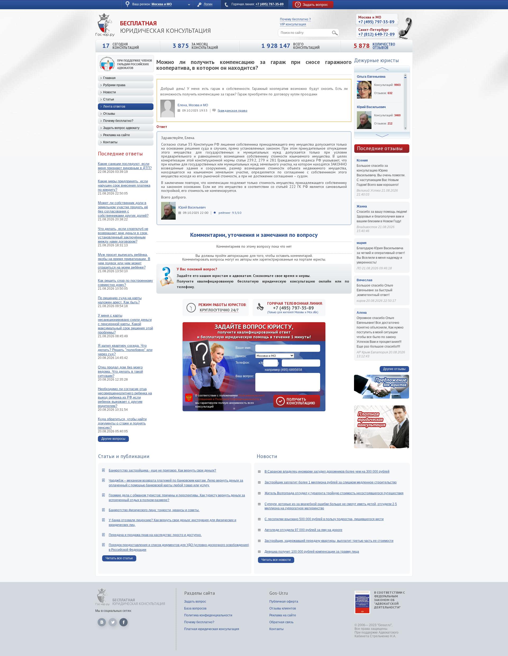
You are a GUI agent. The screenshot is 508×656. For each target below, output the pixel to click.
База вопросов (195, 608)
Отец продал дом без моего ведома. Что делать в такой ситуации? (120, 371)
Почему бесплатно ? (295, 19)
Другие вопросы (113, 439)
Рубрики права (114, 85)
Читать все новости (276, 560)
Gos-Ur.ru (278, 593)
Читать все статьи (119, 558)
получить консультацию (293, 401)
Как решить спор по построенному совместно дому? (125, 283)
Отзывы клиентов (282, 608)
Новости (109, 92)
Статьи (108, 99)
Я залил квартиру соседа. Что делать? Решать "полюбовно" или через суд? (125, 350)
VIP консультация (293, 24)
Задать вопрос (195, 601)
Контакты (110, 142)
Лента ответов (114, 106)
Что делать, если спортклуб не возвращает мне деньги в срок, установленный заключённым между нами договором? (123, 235)
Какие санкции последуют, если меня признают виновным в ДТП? (125, 166)
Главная (109, 78)
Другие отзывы (394, 369)
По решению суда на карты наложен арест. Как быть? (120, 300)
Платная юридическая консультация (211, 629)
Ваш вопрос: (244, 376)
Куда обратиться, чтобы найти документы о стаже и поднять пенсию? (122, 423)
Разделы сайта (199, 593)
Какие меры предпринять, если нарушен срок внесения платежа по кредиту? (124, 185)
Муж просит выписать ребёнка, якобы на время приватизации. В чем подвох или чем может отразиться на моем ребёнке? (124, 261)
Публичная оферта (283, 601)
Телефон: (242, 362)
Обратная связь (281, 622)
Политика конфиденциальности (208, 615)
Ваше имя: (243, 347)
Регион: (241, 356)
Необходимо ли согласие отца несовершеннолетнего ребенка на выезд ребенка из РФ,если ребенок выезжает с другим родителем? (125, 397)
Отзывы (109, 114)
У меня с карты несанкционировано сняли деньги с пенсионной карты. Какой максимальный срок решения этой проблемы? (125, 323)
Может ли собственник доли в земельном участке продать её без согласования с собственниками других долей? (123, 209)
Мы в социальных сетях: (113, 611)
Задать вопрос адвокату (121, 128)
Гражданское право (232, 110)
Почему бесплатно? (118, 121)
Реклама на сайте (116, 135)
